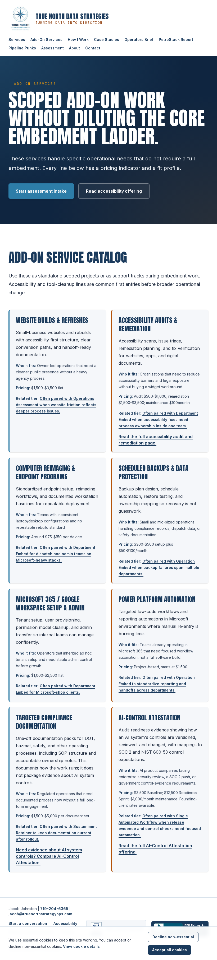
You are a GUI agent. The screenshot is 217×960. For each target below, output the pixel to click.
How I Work (78, 39)
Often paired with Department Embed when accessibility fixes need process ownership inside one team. (158, 419)
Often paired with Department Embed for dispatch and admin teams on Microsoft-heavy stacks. (55, 553)
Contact (92, 48)
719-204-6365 (54, 908)
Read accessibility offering (114, 191)
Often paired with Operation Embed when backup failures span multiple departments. (159, 567)
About (74, 48)
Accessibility (65, 923)
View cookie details (81, 946)
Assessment (52, 48)
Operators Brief (138, 39)
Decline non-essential (173, 937)
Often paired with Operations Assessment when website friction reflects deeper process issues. (56, 404)
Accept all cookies (169, 950)
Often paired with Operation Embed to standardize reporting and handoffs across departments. (157, 683)
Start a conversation (27, 923)
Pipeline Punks (22, 48)
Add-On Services (46, 39)
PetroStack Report (176, 39)
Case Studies (106, 39)
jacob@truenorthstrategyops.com (40, 914)
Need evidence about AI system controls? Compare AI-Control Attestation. (49, 856)
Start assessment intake (41, 191)
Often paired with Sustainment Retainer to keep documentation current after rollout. (56, 832)
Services (16, 39)
